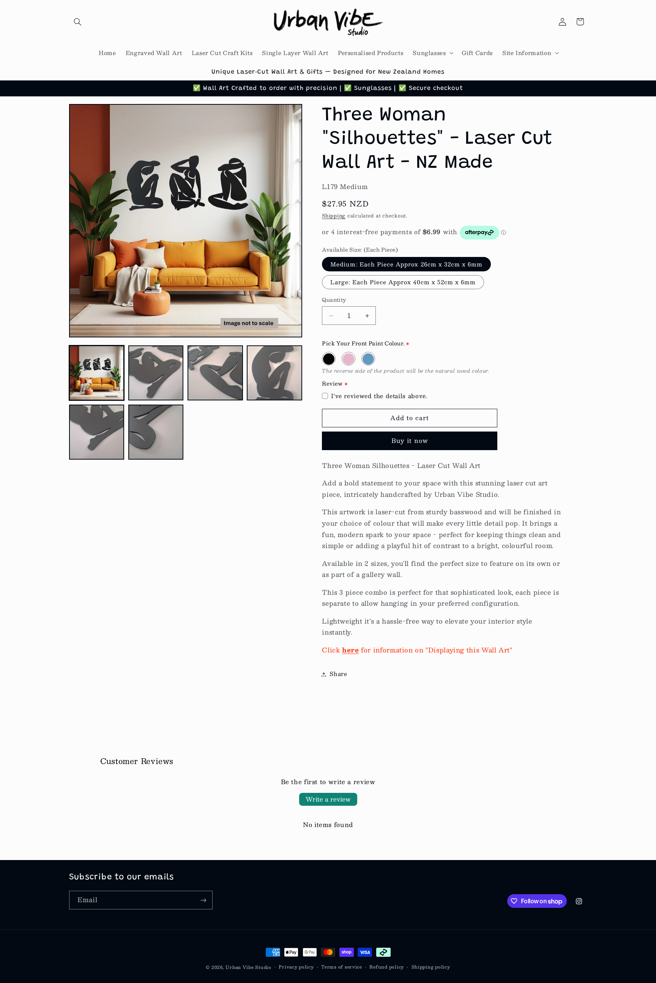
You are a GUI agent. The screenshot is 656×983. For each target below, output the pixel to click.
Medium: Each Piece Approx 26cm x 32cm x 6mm (406, 264)
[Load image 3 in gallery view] (215, 373)
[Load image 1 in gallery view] (97, 373)
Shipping (333, 215)
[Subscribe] (203, 900)
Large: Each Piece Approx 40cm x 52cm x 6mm (403, 282)
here (350, 649)
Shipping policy (431, 966)
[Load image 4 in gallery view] (274, 373)
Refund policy (386, 966)
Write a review (328, 799)
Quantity (334, 300)
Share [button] (338, 674)
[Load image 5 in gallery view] (97, 432)
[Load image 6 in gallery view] (156, 432)
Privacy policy (296, 966)
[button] (78, 21)
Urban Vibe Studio (248, 967)
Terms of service (341, 966)
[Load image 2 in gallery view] (156, 373)
